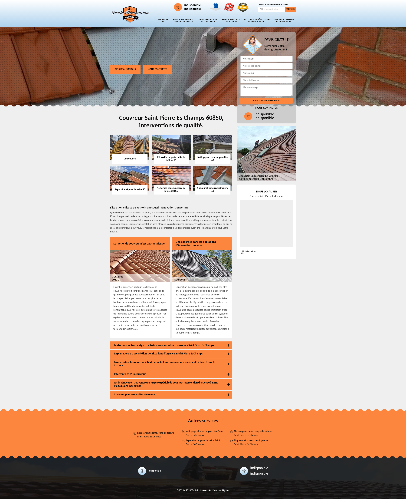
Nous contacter (157, 69)
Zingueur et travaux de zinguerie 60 (284, 21)
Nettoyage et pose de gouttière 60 (208, 21)
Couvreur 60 (163, 21)
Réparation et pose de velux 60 (231, 21)
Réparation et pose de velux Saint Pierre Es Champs (203, 442)
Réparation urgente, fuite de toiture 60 (183, 21)
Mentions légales (220, 490)
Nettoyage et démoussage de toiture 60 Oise (257, 21)
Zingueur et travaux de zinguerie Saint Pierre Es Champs (251, 442)
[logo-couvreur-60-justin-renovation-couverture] (130, 14)
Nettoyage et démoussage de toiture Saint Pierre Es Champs (253, 433)
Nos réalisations (125, 69)
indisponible (192, 5)
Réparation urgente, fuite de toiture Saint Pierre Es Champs (155, 435)
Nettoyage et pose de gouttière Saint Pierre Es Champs (204, 433)
